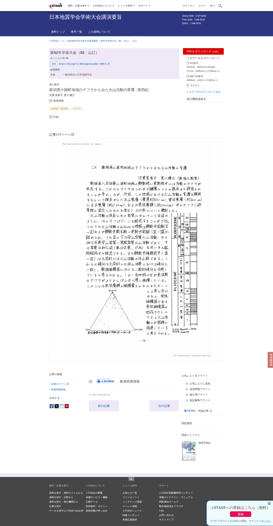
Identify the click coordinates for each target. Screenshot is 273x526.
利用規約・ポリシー (97, 506)
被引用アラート (199, 394)
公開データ (92, 501)
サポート (143, 5)
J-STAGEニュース (132, 510)
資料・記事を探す (77, 5)
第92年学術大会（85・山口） (115, 40)
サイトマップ (166, 519)
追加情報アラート (200, 389)
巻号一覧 (76, 31)
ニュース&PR (125, 5)
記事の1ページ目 (60, 384)
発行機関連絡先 (196, 99)
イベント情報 (130, 506)
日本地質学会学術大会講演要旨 (82, 40)
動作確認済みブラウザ (171, 506)
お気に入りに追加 (200, 383)
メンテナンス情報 (132, 501)
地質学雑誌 (204, 442)
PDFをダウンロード (202, 51)
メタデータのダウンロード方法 (203, 91)
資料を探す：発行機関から (63, 501)
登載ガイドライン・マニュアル (176, 497)
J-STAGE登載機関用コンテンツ (176, 492)
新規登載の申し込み (97, 510)
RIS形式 (194, 63)
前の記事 (104, 406)
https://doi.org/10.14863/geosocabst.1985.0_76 (84, 63)
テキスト (195, 85)
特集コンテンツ (131, 515)
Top (131, 479)
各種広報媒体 (130, 519)
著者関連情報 (58, 389)
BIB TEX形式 (196, 76)
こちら (267, 520)
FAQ (161, 510)
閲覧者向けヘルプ (168, 501)
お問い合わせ (166, 515)
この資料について (99, 31)
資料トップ (58, 31)
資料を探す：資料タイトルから (66, 492)
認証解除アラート (200, 400)
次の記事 (164, 406)
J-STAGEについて (102, 5)
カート (202, 5)
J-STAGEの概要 (94, 492)
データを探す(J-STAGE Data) (65, 510)
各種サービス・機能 (97, 497)
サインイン (189, 5)
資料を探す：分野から (61, 497)
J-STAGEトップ (56, 40)
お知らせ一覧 (130, 492)
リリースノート (131, 497)
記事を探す (55, 506)
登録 (241, 514)
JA (211, 5)
